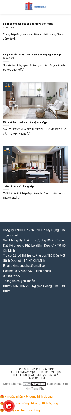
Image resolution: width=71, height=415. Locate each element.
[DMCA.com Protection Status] (34, 384)
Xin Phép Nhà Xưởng (23, 372)
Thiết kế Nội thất (23, 375)
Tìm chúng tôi (36, 378)
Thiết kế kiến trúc (49, 372)
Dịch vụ (41, 375)
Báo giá (53, 375)
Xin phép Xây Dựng (43, 369)
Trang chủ (22, 369)
